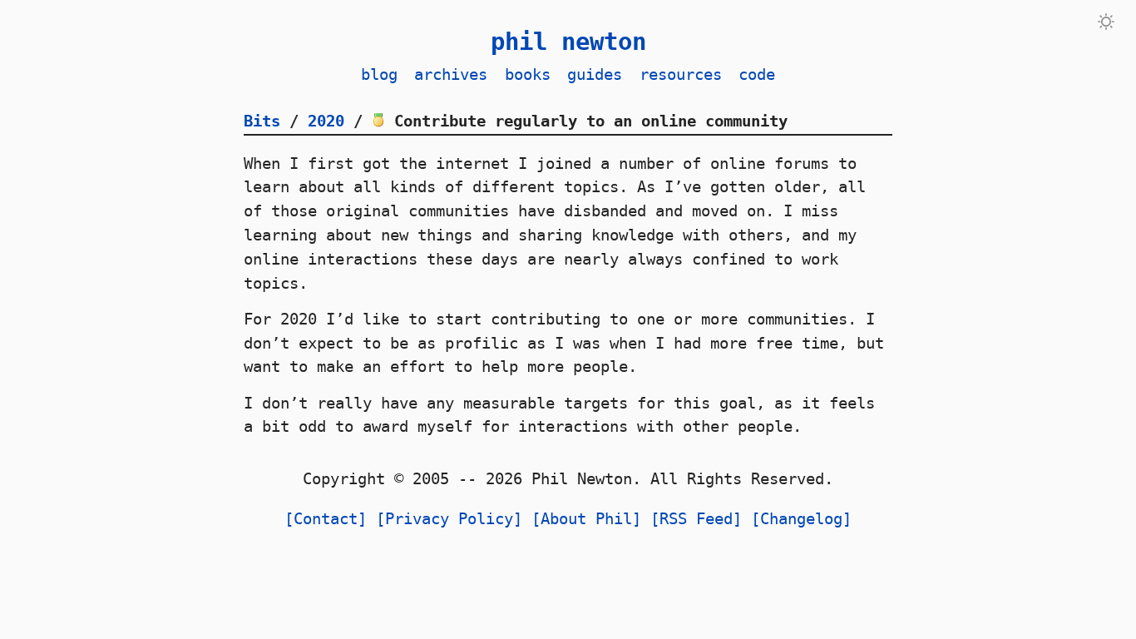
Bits (262, 121)
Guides (594, 74)
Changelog (801, 518)
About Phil (586, 518)
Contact (326, 518)
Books (528, 74)
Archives (450, 74)
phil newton (568, 41)
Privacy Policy (449, 518)
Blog (379, 74)
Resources (681, 74)
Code (756, 74)
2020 (326, 121)
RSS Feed (696, 518)
